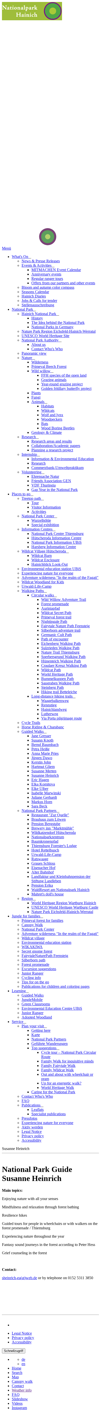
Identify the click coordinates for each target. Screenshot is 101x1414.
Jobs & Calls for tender (39, 300)
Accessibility (31, 1140)
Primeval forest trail (56, 617)
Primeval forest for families (42, 920)
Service (18, 1022)
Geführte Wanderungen (49, 1044)
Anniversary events (46, 274)
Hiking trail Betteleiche (59, 692)
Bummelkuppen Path (57, 679)
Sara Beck (39, 806)
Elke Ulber (39, 789)
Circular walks (43, 595)
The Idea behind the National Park (58, 322)
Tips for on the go (35, 982)
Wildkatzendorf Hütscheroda (53, 832)
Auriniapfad (50, 608)
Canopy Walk (32, 925)
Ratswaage (39, 859)
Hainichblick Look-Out (49, 564)
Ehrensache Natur (45, 476)
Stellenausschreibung (38, 305)
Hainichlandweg (54, 709)
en (23, 1364)
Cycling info (31, 978)
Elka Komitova (43, 784)
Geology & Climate (46, 432)
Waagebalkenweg (55, 701)
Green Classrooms (36, 1004)
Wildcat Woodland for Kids (43, 582)
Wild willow (41, 371)
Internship (30, 454)
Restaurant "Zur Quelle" (50, 815)
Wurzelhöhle (41, 520)
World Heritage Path (57, 674)
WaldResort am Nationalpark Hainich (60, 890)
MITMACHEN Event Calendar (56, 270)
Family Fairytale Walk (58, 1065)
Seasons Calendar (35, 292)
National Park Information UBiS (56, 542)
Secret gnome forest (37, 951)
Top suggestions (44, 1048)
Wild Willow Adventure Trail (63, 599)
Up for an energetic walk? (61, 1083)
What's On (20, 257)
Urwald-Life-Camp (36, 586)
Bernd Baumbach (45, 745)
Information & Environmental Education (62, 459)
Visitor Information (46, 507)
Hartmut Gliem (43, 767)
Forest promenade (55, 604)
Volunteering (32, 472)
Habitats (47, 406)
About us (38, 344)
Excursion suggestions (39, 969)
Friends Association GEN (51, 481)
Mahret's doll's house (47, 894)
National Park (23, 309)
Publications (31, 1105)
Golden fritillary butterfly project (66, 388)
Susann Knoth (42, 740)
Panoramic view (34, 353)
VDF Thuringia (43, 485)
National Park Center (38, 516)
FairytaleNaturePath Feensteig (45, 956)
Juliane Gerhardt (44, 797)
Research (29, 437)
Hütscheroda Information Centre (56, 538)
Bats (44, 424)
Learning (19, 991)
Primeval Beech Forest (48, 366)
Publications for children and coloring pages (55, 986)
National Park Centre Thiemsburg (57, 534)
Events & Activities (37, 265)
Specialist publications (48, 1114)
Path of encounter (54, 639)
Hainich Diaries (34, 296)
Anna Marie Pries (45, 753)
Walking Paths (33, 591)
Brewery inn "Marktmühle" (52, 828)
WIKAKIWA (32, 947)
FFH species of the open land (64, 375)
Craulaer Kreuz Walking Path (64, 665)
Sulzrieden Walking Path (60, 648)
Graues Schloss (43, 863)
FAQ (25, 1101)
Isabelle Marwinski (46, 793)
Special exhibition (45, 525)
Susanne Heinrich (45, 775)
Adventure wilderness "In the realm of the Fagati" (60, 577)
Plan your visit (33, 1026)
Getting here (40, 1030)
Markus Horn (41, 802)
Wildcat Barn (41, 555)
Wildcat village (33, 938)
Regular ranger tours (47, 278)
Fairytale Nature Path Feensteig (65, 626)
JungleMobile (32, 1000)
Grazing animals (53, 380)
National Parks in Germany (52, 327)
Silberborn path (33, 960)
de (23, 1359)
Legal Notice (32, 1131)
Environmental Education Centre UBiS (52, 1008)
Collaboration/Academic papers (55, 446)
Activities (38, 512)
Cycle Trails (31, 723)
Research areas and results (51, 441)
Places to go (21, 494)
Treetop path (32, 498)
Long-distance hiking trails (52, 696)
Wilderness (39, 362)
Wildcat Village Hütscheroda (44, 551)
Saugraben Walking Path (60, 683)
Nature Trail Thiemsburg (60, 652)
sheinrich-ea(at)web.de (19, 1278)
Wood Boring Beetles (58, 428)
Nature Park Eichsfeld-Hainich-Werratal (62, 912)
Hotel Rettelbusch (45, 850)
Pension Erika (42, 885)
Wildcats (47, 410)
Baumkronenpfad (44, 841)
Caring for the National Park (53, 1092)
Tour (35, 503)
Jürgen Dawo (41, 758)
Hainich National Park (39, 314)
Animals (38, 402)
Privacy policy (33, 1136)
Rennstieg (49, 705)
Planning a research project (52, 450)
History (37, 318)
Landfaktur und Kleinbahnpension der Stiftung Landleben (60, 878)
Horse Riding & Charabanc (43, 727)
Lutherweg (49, 714)
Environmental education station (46, 942)
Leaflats (37, 1109)
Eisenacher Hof (43, 868)
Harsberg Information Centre (53, 547)
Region (28, 898)
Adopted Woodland (37, 1017)
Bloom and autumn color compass (48, 287)
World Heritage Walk (57, 1087)
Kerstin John (41, 762)
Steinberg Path (52, 687)
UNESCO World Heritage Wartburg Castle (64, 907)
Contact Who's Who (47, 349)
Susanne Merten (43, 771)
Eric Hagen (40, 780)
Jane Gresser (41, 736)
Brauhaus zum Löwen (48, 819)
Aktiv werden (32, 1127)
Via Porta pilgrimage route (61, 718)
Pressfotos (29, 1118)
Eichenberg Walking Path (61, 643)
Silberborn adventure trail (60, 630)
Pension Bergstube (45, 824)
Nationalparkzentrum (47, 837)
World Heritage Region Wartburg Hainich (63, 903)
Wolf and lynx (52, 415)
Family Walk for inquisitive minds (67, 1061)
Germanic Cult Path (56, 635)
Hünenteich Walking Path (61, 661)
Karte (35, 1035)
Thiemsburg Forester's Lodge (54, 846)
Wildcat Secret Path (56, 613)
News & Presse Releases (41, 261)
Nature (27, 358)
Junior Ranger (32, 973)
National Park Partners (39, 810)
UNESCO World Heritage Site (45, 336)
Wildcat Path (51, 670)
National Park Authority (41, 340)
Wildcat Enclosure (45, 560)
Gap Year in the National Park (54, 490)
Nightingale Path (54, 621)
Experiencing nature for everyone (47, 573)
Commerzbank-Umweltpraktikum (57, 468)
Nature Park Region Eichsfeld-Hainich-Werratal (59, 331)
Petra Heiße (40, 749)
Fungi (35, 397)
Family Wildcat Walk (57, 1070)
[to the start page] (29, 244)
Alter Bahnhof (42, 872)
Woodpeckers (51, 419)
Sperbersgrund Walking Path (63, 657)
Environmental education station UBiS (51, 569)
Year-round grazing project (62, 384)
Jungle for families (26, 916)
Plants (36, 393)
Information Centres (37, 529)
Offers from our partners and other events (63, 283)
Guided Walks (33, 731)
